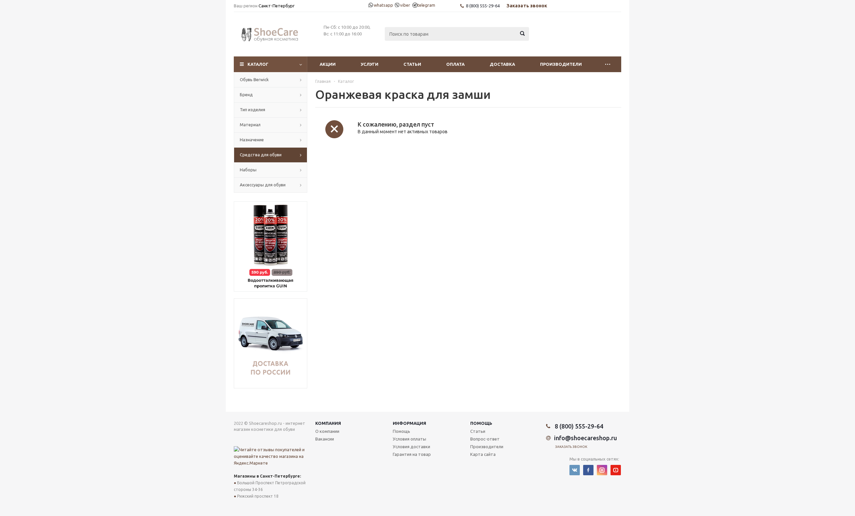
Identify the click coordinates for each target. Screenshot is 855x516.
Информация (409, 423)
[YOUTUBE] (616, 470)
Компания (328, 423)
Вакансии (324, 439)
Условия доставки (411, 446)
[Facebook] (588, 470)
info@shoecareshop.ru (585, 438)
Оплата (455, 64)
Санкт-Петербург (277, 5)
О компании (327, 431)
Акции (328, 64)
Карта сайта (483, 454)
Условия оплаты (409, 439)
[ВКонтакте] (574, 470)
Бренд (246, 94)
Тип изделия (252, 109)
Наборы (248, 169)
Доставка (502, 64)
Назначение (252, 139)
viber (403, 5)
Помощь (481, 423)
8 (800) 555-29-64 (483, 5)
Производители (561, 64)
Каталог (258, 64)
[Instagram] (602, 470)
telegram (424, 5)
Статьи (412, 64)
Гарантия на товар (412, 454)
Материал (250, 124)
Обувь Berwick (254, 79)
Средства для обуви (261, 154)
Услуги (369, 64)
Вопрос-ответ (485, 439)
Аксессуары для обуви (263, 184)
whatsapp (380, 5)
